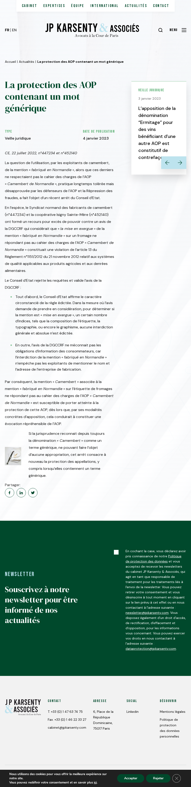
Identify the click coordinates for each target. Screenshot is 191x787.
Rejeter (158, 778)
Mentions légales (172, 712)
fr (7, 30)
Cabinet (29, 6)
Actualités (136, 6)
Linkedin (132, 712)
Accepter (130, 778)
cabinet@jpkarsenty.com (67, 727)
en (14, 30)
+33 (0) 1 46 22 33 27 (70, 719)
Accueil (10, 62)
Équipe (77, 6)
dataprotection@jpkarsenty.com (151, 648)
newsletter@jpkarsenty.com (147, 613)
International (104, 6)
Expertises (54, 6)
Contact (161, 6)
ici (95, 782)
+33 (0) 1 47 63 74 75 (67, 712)
